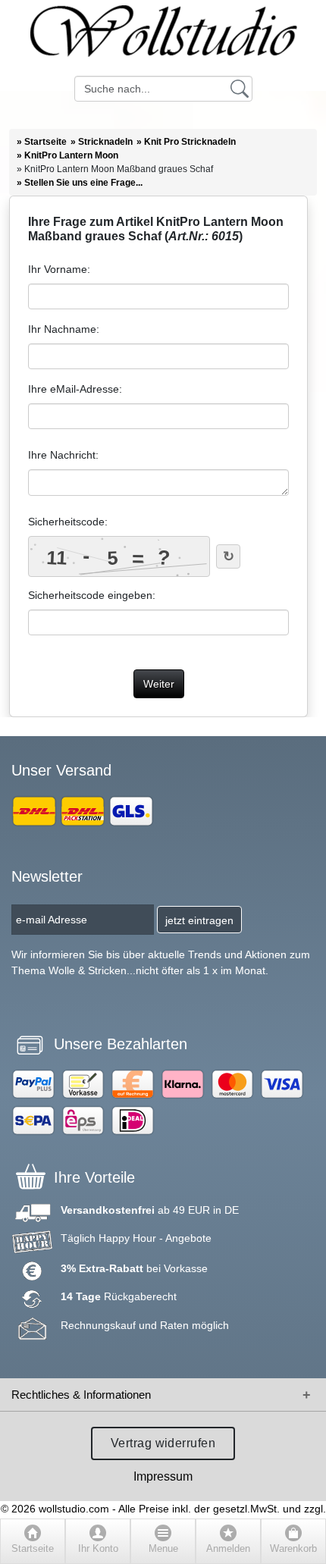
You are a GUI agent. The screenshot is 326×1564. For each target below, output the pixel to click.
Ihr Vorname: (59, 269)
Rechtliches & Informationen (81, 1394)
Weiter (158, 684)
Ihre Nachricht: (63, 455)
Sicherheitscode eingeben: (91, 595)
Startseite (32, 1549)
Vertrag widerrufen (163, 1443)
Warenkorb (293, 1549)
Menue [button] (163, 1549)
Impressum (163, 1476)
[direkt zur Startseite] (163, 38)
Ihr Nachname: (63, 329)
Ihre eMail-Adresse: (75, 389)
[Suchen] (239, 88)
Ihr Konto (98, 1549)
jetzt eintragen (199, 920)
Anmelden (228, 1549)
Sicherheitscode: (68, 522)
